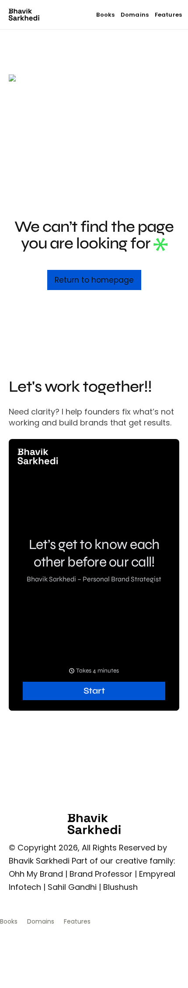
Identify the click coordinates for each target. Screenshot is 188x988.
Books (105, 15)
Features (168, 15)
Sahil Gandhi (72, 887)
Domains (135, 15)
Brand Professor (101, 873)
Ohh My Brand (36, 873)
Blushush (120, 887)
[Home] (24, 15)
